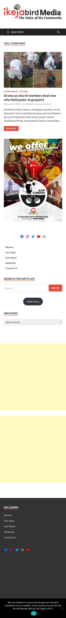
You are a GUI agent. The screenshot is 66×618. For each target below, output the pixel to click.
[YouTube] (38, 236)
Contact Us (11, 268)
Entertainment (11, 91)
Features (24, 91)
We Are (9, 247)
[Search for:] (33, 288)
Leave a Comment (43, 104)
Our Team (10, 252)
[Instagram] (27, 236)
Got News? (11, 257)
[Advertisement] (33, 377)
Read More (10, 128)
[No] (62, 608)
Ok (33, 613)
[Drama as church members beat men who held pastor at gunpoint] (33, 70)
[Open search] (58, 32)
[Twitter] (33, 236)
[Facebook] (22, 236)
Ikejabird (29, 104)
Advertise (10, 262)
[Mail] (44, 236)
